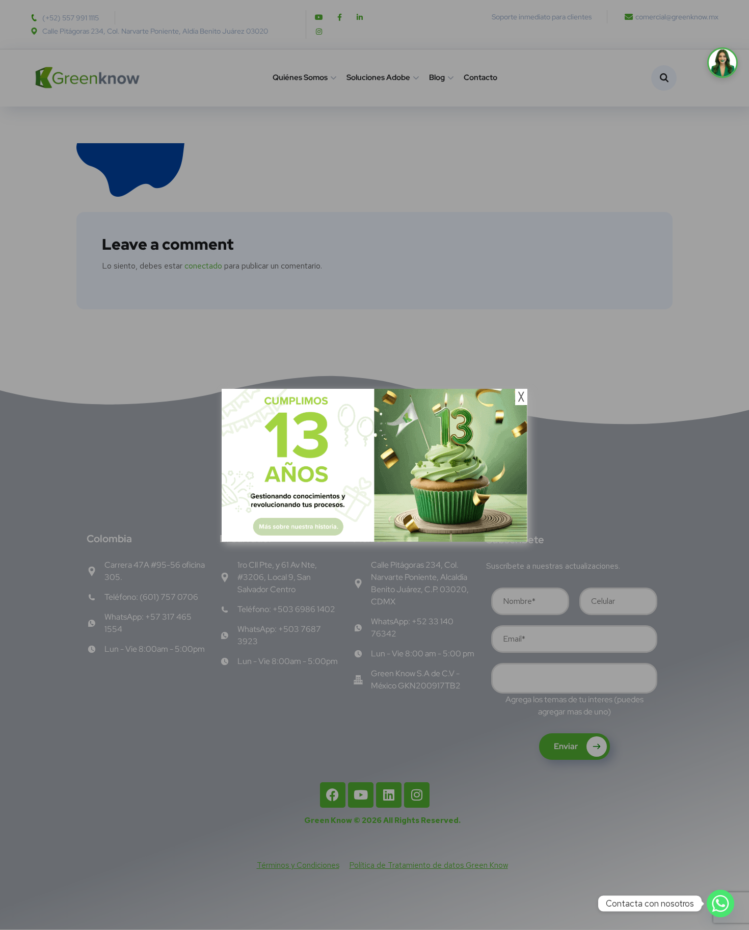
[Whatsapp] (720, 903)
